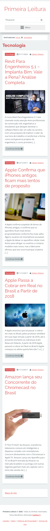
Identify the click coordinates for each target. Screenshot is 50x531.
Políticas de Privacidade (27, 521)
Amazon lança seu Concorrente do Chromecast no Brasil (23, 384)
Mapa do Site (11, 493)
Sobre (13, 521)
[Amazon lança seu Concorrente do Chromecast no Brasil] (25, 420)
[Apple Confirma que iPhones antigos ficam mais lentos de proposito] (25, 206)
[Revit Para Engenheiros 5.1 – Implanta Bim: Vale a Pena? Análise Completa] (25, 101)
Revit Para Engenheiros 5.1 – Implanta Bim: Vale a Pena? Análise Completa (23, 72)
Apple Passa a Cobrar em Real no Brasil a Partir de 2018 (23, 288)
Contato (6, 521)
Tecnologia (9, 54)
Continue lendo (13, 148)
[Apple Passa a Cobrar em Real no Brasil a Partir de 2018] (25, 315)
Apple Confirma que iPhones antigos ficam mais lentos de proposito (25, 177)
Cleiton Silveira (37, 54)
